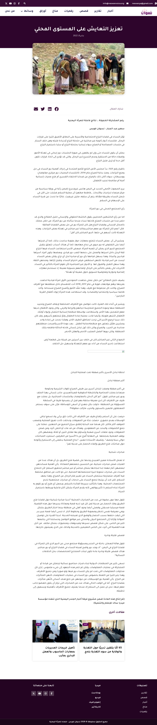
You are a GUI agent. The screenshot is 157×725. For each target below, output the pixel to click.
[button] (25, 3)
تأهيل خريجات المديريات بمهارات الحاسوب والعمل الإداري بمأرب (58, 652)
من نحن (10, 11)
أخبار (110, 11)
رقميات (68, 11)
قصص (83, 11)
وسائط (28, 11)
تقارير (97, 11)
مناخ (55, 11)
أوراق (42, 11)
